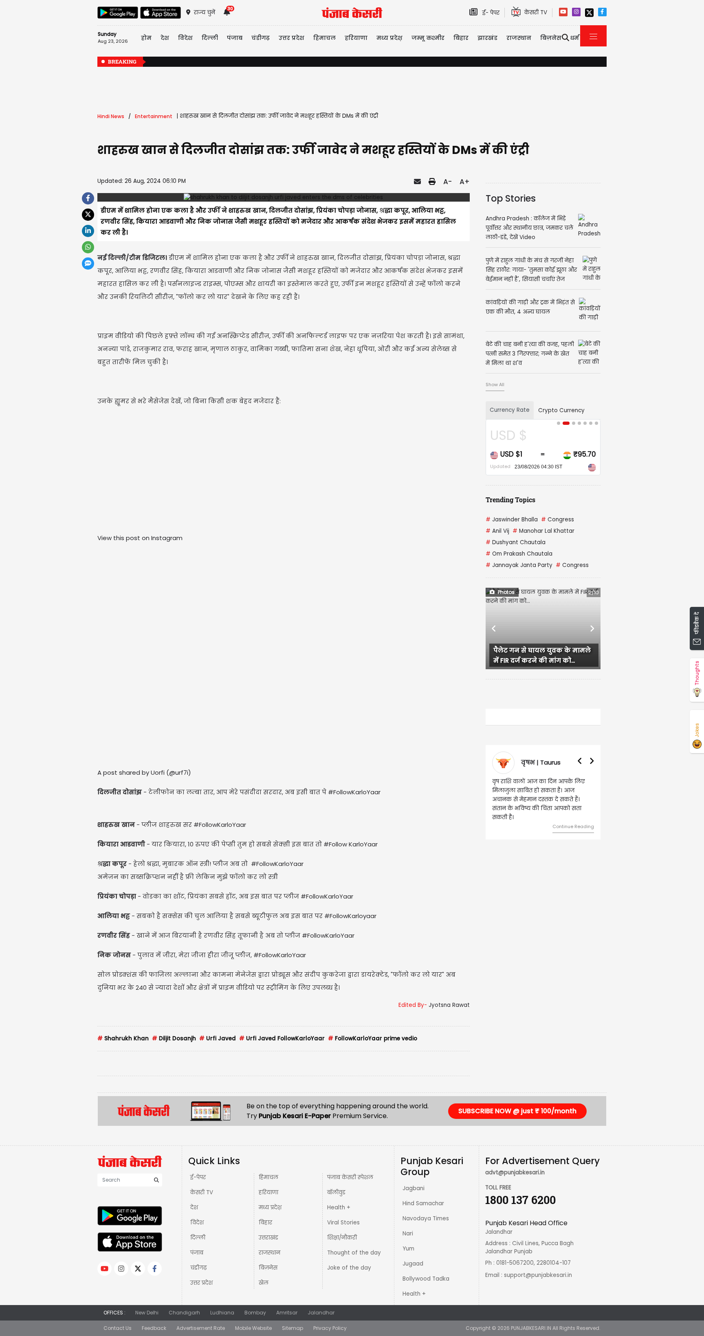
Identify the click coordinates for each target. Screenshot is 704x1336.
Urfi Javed (217, 1038)
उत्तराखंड (268, 1238)
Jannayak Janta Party (519, 565)
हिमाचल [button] (324, 38)
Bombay (255, 1312)
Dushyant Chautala (516, 542)
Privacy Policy (330, 1328)
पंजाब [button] (234, 38)
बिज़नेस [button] (550, 38)
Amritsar (286, 1312)
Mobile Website (253, 1328)
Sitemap (292, 1328)
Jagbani (414, 1188)
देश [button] (165, 38)
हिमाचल (268, 1177)
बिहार (461, 38)
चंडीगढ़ (198, 1268)
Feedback (154, 1328)
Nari (408, 1233)
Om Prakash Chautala (519, 554)
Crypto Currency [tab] (561, 410)
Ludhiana (222, 1312)
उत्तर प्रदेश (291, 38)
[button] (494, 628)
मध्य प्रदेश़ (389, 38)
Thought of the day (354, 1253)
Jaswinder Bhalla (512, 519)
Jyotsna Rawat (449, 1005)
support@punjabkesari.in (538, 1275)
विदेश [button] (185, 38)
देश (194, 1207)
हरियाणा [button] (356, 38)
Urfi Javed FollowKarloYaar (282, 1038)
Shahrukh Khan (123, 1038)
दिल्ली (210, 38)
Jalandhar (321, 1312)
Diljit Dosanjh (174, 1038)
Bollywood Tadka (426, 1279)
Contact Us (117, 1328)
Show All (495, 384)
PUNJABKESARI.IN (531, 1328)
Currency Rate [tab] (510, 410)
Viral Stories (343, 1222)
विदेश (197, 1222)
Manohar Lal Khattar (543, 531)
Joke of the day (349, 1268)
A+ (465, 182)
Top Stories (511, 198)
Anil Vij (497, 531)
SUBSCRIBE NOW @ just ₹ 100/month (517, 1111)
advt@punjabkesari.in (515, 1172)
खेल (263, 1283)
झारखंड (487, 38)
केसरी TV (201, 1192)
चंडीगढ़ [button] (260, 38)
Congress (557, 519)
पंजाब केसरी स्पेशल (350, 1177)
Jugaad (413, 1264)
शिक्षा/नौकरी (342, 1238)
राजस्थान (269, 1253)
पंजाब (196, 1253)
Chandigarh (184, 1312)
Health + (338, 1207)
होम (146, 38)
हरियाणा (268, 1192)
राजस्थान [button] (518, 38)
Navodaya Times (426, 1218)
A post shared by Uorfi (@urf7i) (144, 772)
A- (447, 182)
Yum (408, 1248)
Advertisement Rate (200, 1328)
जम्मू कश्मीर (427, 38)
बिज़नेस (268, 1268)
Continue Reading (573, 826)
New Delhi (146, 1312)
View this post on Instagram (140, 538)
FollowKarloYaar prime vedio (372, 1038)
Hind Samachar (423, 1203)
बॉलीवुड (336, 1192)
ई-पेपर (198, 1177)
